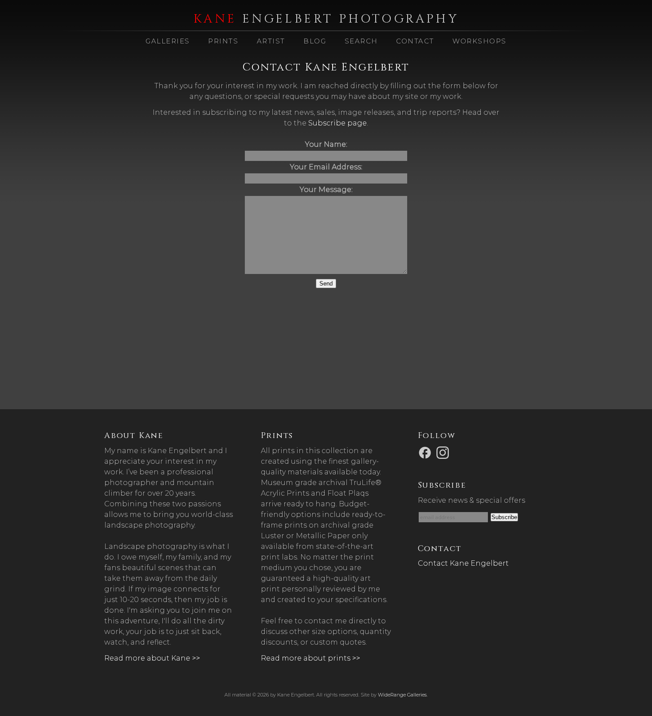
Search (361, 41)
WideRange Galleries (402, 695)
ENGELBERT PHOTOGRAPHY (326, 19)
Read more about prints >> (310, 658)
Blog (314, 41)
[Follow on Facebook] (426, 452)
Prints (223, 41)
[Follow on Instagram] (444, 452)
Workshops (479, 41)
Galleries (167, 41)
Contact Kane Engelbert (463, 563)
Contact (415, 41)
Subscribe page (337, 123)
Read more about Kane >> (152, 658)
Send (326, 283)
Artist (271, 41)
